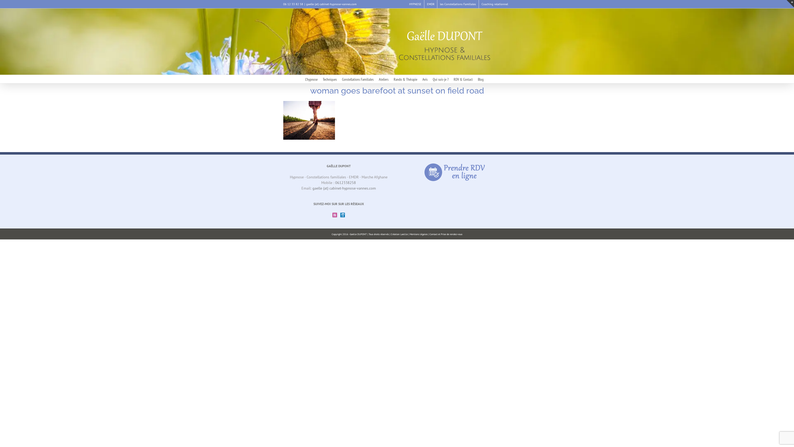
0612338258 (345, 182)
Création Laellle (399, 234)
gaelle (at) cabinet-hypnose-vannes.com (331, 4)
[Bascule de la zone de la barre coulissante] (790, 3)
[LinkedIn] (342, 215)
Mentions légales (419, 234)
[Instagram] (334, 215)
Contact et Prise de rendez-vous (445, 234)
